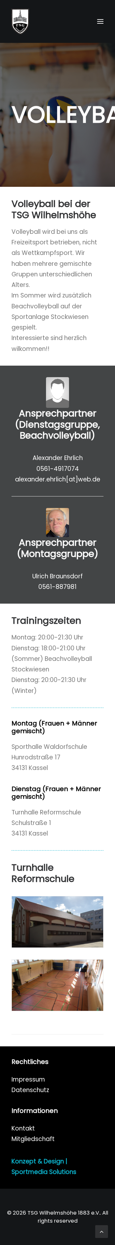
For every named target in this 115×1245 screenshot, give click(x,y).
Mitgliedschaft (33, 1139)
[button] (100, 21)
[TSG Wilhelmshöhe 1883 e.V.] (20, 21)
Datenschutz (30, 1090)
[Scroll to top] (101, 1231)
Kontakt (23, 1128)
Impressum (28, 1079)
